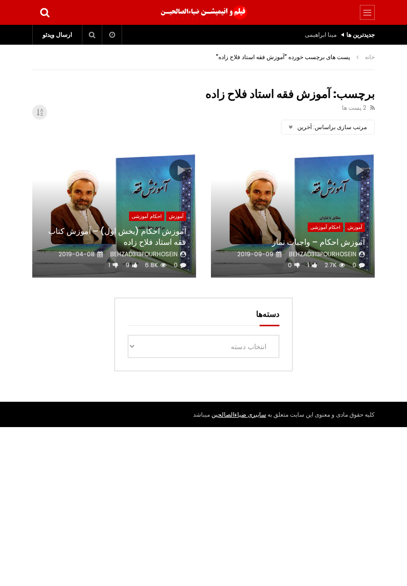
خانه (370, 57)
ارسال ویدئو (57, 34)
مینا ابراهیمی (321, 34)
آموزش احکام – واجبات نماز (318, 242)
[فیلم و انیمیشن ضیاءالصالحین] (203, 12)
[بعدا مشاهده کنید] (112, 35)
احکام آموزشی (325, 227)
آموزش (354, 227)
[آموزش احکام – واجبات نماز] (293, 216)
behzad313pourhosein (322, 254)
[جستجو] (44, 12)
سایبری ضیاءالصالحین (238, 414)
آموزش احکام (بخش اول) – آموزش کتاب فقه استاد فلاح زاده (117, 236)
